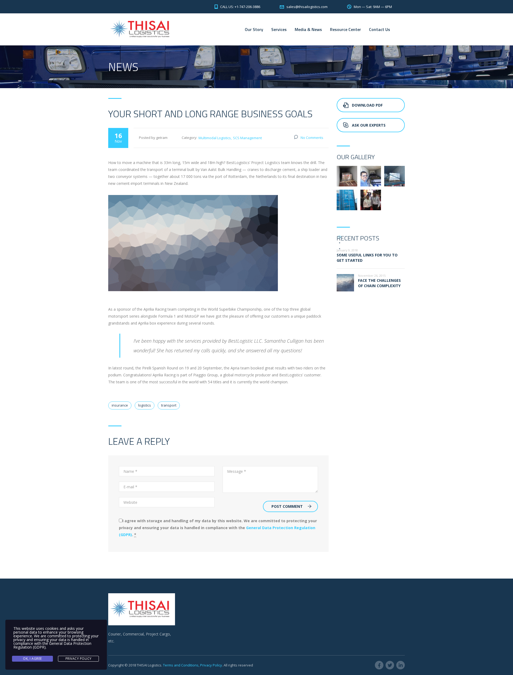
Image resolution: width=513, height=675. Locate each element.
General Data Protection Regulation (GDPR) (52, 645)
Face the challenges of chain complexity (379, 283)
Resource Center (345, 29)
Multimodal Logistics (215, 137)
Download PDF (367, 105)
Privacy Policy (78, 658)
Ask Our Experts (369, 125)
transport (168, 405)
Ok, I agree (32, 658)
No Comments (312, 137)
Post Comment (287, 506)
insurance (120, 405)
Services (279, 29)
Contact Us (379, 29)
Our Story (254, 29)
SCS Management (247, 137)
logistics (144, 405)
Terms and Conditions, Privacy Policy (192, 665)
